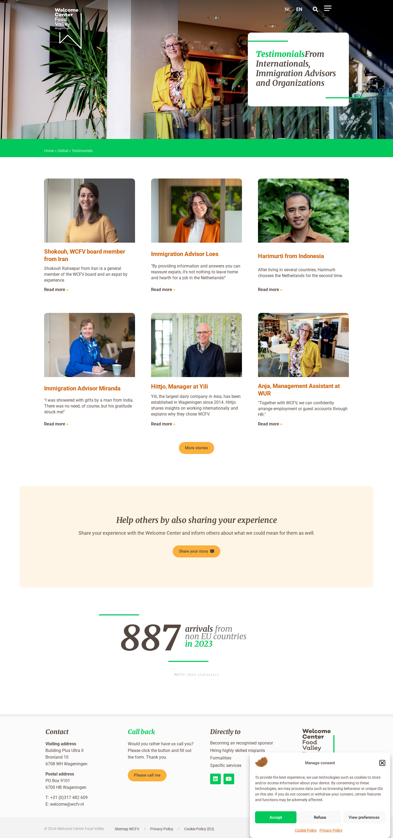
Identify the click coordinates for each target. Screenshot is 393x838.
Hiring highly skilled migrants (237, 750)
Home (49, 151)
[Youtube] (229, 779)
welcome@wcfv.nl (67, 804)
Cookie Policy (306, 830)
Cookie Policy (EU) (199, 829)
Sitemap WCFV (127, 829)
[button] (382, 763)
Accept (275, 817)
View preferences (364, 817)
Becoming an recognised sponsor (241, 743)
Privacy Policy (330, 830)
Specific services (225, 765)
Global (62, 151)
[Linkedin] (215, 779)
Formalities (220, 758)
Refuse (320, 817)
